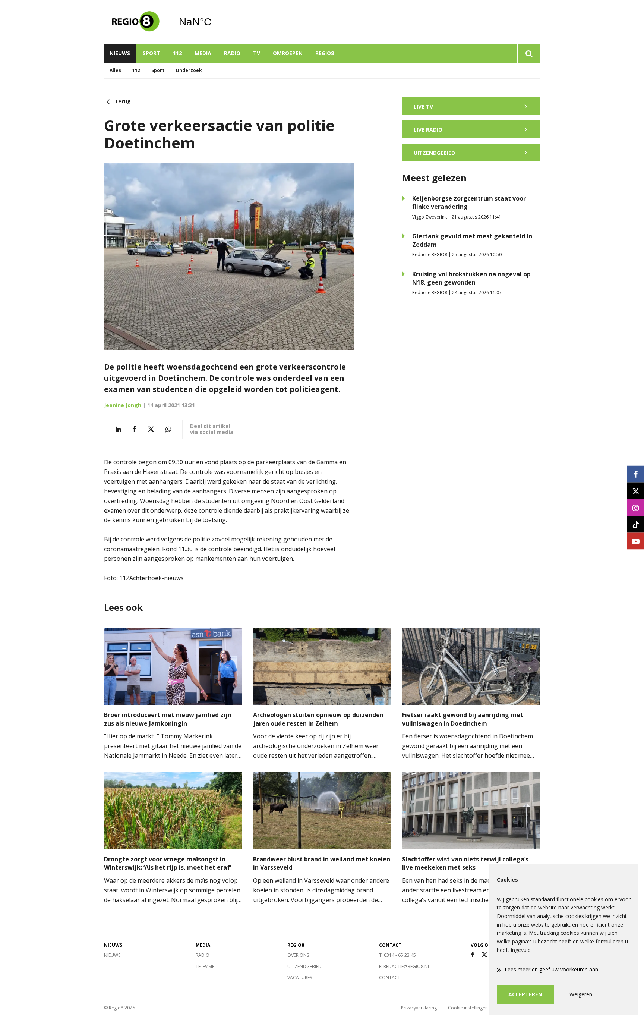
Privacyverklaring (419, 1008)
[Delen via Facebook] (134, 429)
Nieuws (120, 53)
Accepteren (525, 994)
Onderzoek (189, 70)
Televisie (205, 966)
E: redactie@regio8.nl (404, 966)
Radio (232, 53)
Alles (115, 70)
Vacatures (299, 977)
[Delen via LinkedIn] (118, 429)
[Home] (135, 22)
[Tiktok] (635, 524)
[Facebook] (472, 955)
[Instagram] (635, 507)
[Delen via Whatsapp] (168, 429)
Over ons (298, 955)
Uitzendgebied (304, 966)
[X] (484, 955)
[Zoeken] (528, 53)
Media (203, 53)
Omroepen (288, 53)
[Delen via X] (151, 429)
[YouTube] (635, 541)
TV (256, 53)
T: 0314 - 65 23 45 (397, 955)
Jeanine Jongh (122, 405)
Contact (389, 977)
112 (177, 53)
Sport (151, 53)
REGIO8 (324, 53)
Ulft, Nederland (214, 22)
